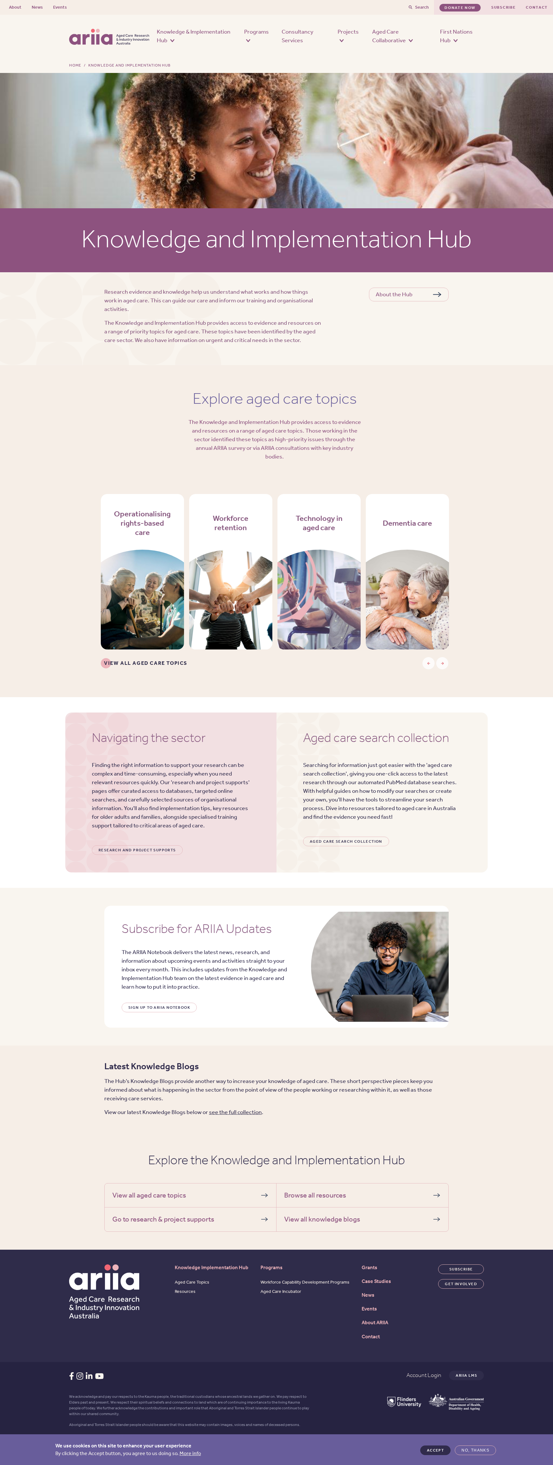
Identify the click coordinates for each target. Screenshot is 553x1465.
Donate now (460, 7)
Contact (537, 7)
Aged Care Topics (192, 1282)
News (37, 7)
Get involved (461, 1284)
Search (422, 7)
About (15, 7)
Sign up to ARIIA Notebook (159, 1007)
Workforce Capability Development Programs (304, 1282)
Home (75, 65)
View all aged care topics (145, 663)
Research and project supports (137, 850)
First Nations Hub (456, 36)
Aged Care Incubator (280, 1291)
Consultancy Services (297, 36)
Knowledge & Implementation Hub (193, 36)
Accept (435, 1450)
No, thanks (475, 1450)
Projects (348, 31)
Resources (185, 1291)
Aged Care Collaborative (389, 36)
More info (190, 1453)
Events (60, 7)
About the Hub (394, 294)
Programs (256, 31)
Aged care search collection (346, 841)
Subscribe (503, 7)
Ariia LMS (466, 1375)
